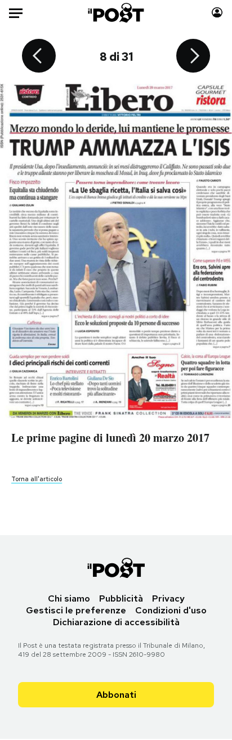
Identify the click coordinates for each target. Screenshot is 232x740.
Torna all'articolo (36, 479)
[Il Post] (116, 13)
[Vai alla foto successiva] (193, 57)
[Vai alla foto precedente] (39, 57)
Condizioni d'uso (171, 610)
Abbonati (116, 695)
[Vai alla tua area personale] (217, 13)
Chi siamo (69, 598)
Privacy (168, 598)
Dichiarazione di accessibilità (116, 622)
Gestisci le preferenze (76, 610)
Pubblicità (121, 598)
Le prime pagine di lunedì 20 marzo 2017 (110, 437)
